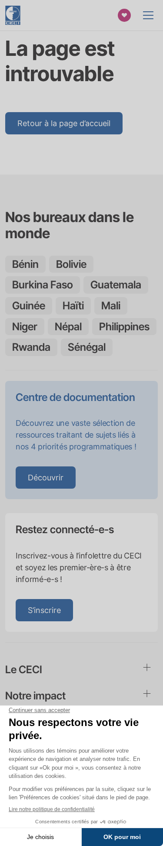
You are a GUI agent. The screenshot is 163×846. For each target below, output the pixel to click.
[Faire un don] (124, 15)
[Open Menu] (148, 15)
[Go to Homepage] (12, 15)
